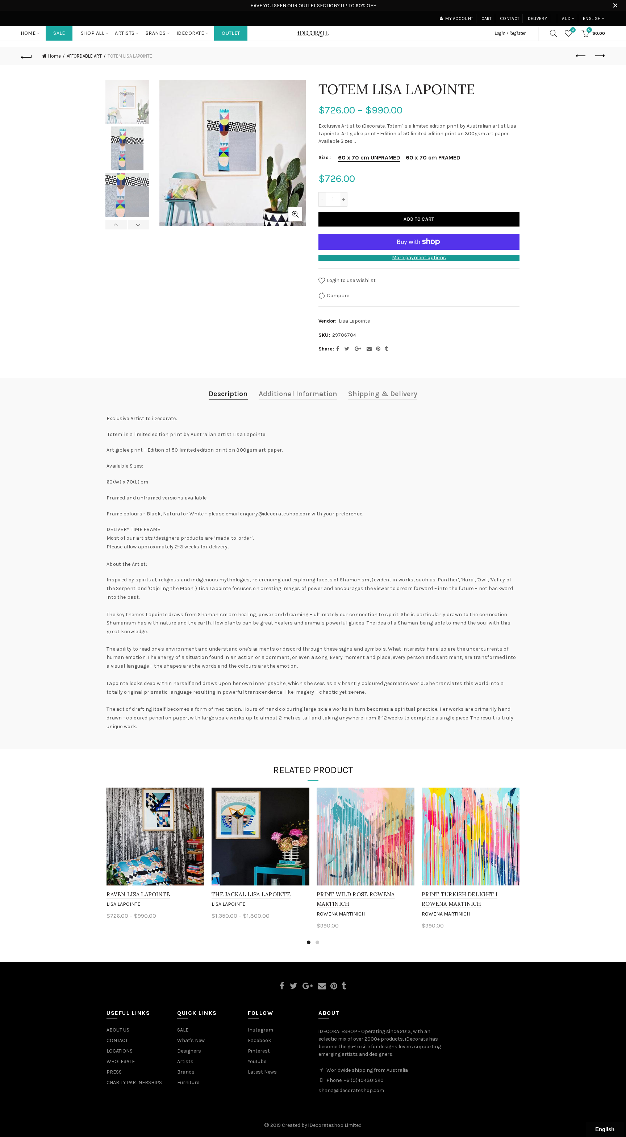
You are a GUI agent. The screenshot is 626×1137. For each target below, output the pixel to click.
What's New (191, 1040)
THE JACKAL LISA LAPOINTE (251, 894)
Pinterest (259, 1051)
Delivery (537, 18)
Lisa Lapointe (354, 321)
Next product (599, 56)
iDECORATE (190, 33)
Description (228, 394)
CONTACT (117, 1040)
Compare (338, 295)
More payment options (419, 258)
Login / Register (510, 33)
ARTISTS (125, 33)
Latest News (262, 1072)
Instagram (260, 1030)
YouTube (257, 1061)
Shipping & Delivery (382, 394)
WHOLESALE (121, 1061)
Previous (116, 224)
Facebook (259, 1040)
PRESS (114, 1072)
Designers (189, 1051)
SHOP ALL (92, 33)
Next (139, 224)
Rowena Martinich (341, 914)
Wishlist (573, 30)
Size (323, 158)
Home (28, 33)
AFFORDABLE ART (84, 56)
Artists (185, 1061)
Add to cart (419, 219)
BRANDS (155, 33)
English (592, 18)
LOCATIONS (120, 1051)
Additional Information (298, 394)
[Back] (26, 56)
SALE (59, 33)
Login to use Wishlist (351, 280)
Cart (486, 18)
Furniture (188, 1082)
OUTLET (231, 33)
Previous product (581, 56)
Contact (509, 18)
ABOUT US (118, 1030)
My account (459, 18)
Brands (186, 1072)
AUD (566, 18)
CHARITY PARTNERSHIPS (134, 1082)
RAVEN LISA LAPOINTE (138, 894)
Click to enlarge (295, 214)
